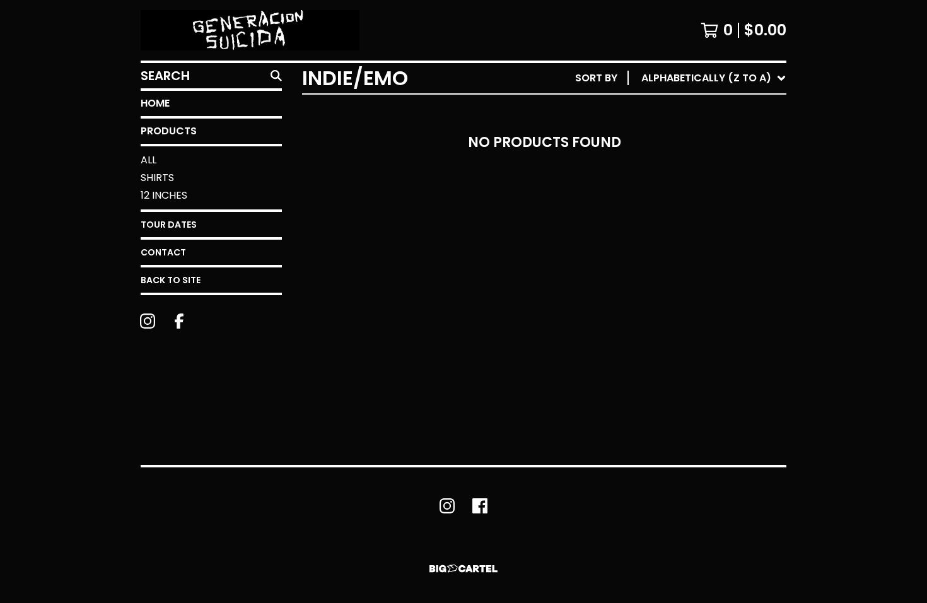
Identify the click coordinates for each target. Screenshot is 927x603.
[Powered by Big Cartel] (463, 568)
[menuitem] (680, 78)
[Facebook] (179, 321)
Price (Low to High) (698, 252)
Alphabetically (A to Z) (709, 171)
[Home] (250, 30)
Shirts (157, 177)
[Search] (276, 75)
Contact (163, 252)
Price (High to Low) (698, 272)
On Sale (664, 131)
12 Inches (164, 195)
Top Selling (675, 151)
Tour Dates (169, 224)
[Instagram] (147, 321)
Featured (669, 110)
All (148, 160)
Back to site (171, 280)
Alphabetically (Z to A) (709, 191)
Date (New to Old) (694, 211)
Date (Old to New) (694, 232)
